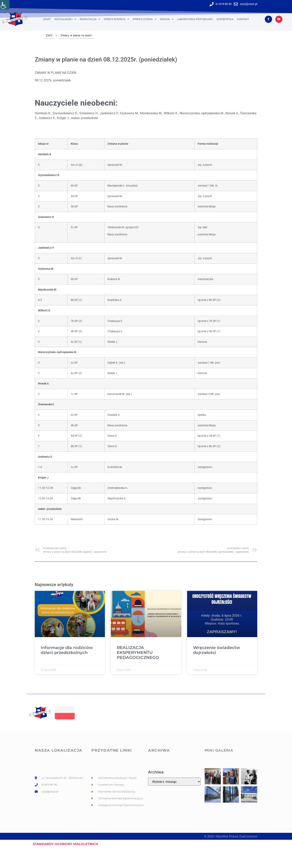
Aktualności (63, 19)
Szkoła (165, 19)
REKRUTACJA (88, 19)
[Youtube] (278, 19)
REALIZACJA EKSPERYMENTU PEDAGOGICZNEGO (138, 652)
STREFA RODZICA (115, 19)
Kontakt (243, 19)
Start (47, 19)
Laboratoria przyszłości (195, 19)
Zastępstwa (225, 19)
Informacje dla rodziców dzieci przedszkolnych (67, 650)
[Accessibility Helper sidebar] (5, 5)
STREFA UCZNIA (143, 19)
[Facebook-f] (268, 19)
